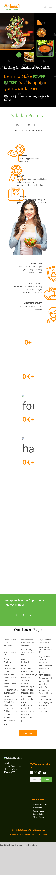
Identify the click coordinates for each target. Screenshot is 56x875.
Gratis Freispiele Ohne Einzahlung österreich (27, 642)
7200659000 (9, 772)
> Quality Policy (37, 811)
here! (35, 845)
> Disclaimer (36, 807)
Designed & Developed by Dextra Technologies (28, 834)
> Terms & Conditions (40, 804)
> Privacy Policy (37, 817)
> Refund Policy (37, 814)
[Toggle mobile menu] (50, 6)
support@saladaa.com (13, 766)
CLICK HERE (24, 615)
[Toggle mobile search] (45, 6)
